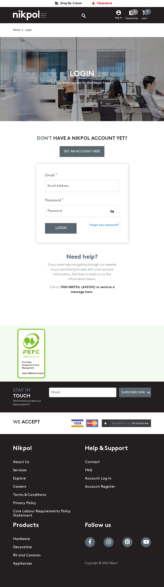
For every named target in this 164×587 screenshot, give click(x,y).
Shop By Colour (70, 3)
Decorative (22, 547)
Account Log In (98, 478)
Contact (92, 462)
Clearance (103, 3)
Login (60, 228)
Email (51, 175)
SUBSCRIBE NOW (133, 392)
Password (54, 200)
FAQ (88, 470)
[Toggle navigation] (43, 15)
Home (16, 30)
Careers (19, 487)
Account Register (100, 487)
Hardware (21, 539)
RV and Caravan (27, 555)
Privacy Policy (24, 503)
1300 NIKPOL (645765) (78, 287)
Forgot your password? (104, 225)
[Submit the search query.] (80, 16)
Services (20, 470)
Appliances (22, 564)
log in (118, 17)
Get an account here (82, 151)
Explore (19, 478)
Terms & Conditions (29, 495)
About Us (21, 462)
